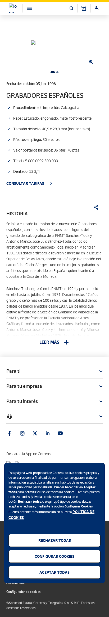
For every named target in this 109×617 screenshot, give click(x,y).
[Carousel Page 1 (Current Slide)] (53, 72)
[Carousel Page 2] (57, 72)
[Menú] (27, 8)
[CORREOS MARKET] (84, 8)
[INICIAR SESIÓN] (96, 8)
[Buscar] (71, 8)
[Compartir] (94, 207)
